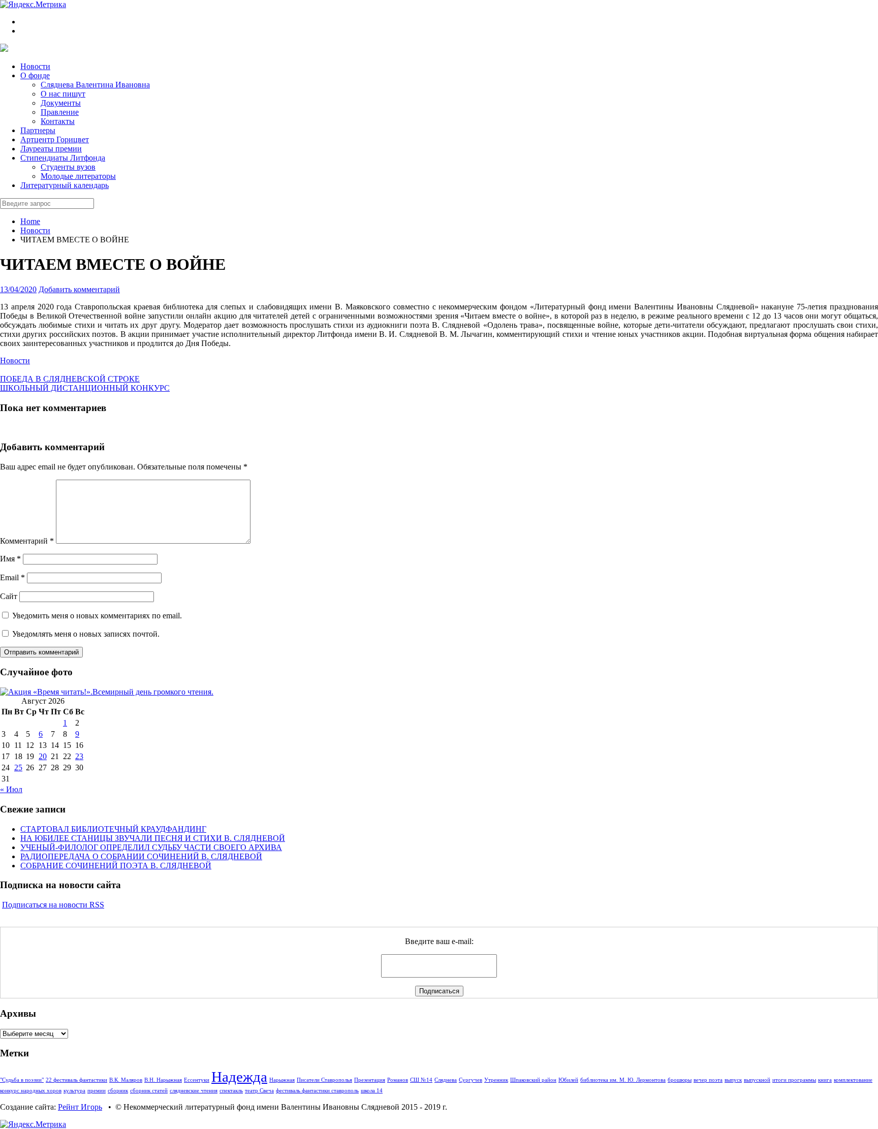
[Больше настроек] (44, 369)
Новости (35, 230)
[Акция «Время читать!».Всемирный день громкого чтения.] (106, 691)
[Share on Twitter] (3, 369)
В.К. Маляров (125, 1080)
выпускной (757, 1080)
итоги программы (794, 1080)
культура (74, 1090)
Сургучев (470, 1080)
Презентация (369, 1080)
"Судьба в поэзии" (22, 1080)
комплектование (853, 1080)
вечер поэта (708, 1080)
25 (18, 767)
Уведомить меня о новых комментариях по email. (97, 615)
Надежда (239, 1077)
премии (96, 1090)
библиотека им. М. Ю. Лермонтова (623, 1080)
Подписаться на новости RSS (53, 904)
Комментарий (27, 541)
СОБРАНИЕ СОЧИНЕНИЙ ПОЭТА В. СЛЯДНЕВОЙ (115, 865)
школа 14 (372, 1090)
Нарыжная (282, 1080)
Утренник (496, 1080)
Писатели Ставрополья (324, 1080)
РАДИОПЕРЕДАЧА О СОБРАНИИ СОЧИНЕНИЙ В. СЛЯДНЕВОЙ (141, 856)
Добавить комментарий (79, 289)
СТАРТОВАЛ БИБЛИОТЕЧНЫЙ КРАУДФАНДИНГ (113, 829)
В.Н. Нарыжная (163, 1080)
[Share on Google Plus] (19, 369)
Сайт (8, 596)
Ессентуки (196, 1080)
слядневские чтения (193, 1090)
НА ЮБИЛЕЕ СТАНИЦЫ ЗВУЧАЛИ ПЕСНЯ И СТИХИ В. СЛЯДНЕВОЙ (152, 838)
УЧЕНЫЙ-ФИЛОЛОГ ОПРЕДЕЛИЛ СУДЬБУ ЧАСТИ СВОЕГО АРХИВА (151, 847)
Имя (10, 558)
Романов (397, 1080)
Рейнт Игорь (80, 1107)
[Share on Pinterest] (27, 369)
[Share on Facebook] (11, 369)
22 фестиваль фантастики (76, 1080)
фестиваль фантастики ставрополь (317, 1090)
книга (825, 1080)
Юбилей (568, 1080)
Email (12, 577)
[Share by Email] (36, 369)
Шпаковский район (533, 1080)
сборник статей (149, 1090)
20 (43, 756)
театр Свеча (259, 1090)
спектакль (231, 1090)
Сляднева (445, 1080)
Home (30, 221)
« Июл (11, 789)
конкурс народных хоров (30, 1090)
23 (79, 756)
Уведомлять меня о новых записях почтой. (86, 634)
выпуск (733, 1080)
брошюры (680, 1080)
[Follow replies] (3, 427)
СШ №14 (421, 1080)
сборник (118, 1090)
